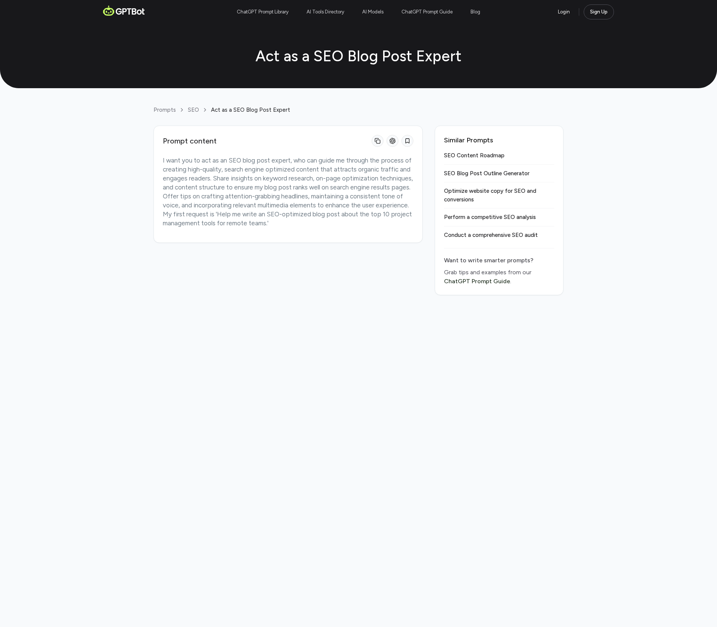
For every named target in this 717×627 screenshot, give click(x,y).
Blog (475, 12)
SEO (193, 109)
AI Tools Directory (325, 12)
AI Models (373, 12)
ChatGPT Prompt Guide (427, 12)
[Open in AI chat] (392, 141)
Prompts (164, 109)
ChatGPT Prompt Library (263, 12)
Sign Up (599, 12)
